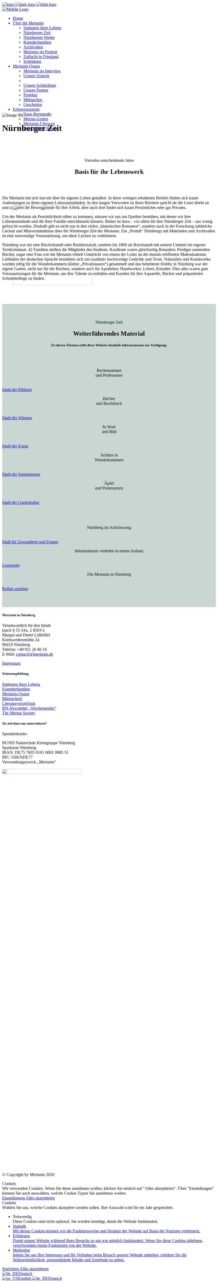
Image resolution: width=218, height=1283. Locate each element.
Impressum (11, 663)
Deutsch (25, 1273)
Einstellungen (14, 1198)
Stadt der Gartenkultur (20, 502)
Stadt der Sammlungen (21, 474)
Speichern (11, 1268)
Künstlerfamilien (16, 689)
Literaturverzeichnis (18, 703)
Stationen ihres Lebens (21, 684)
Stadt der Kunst (15, 446)
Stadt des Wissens (17, 418)
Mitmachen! (12, 698)
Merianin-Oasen (15, 694)
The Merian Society (18, 713)
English (25, 1278)
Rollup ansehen (15, 588)
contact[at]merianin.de (34, 654)
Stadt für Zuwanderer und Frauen (30, 542)
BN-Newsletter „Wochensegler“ (29, 708)
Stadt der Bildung (17, 389)
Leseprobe (11, 565)
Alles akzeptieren (40, 1198)
